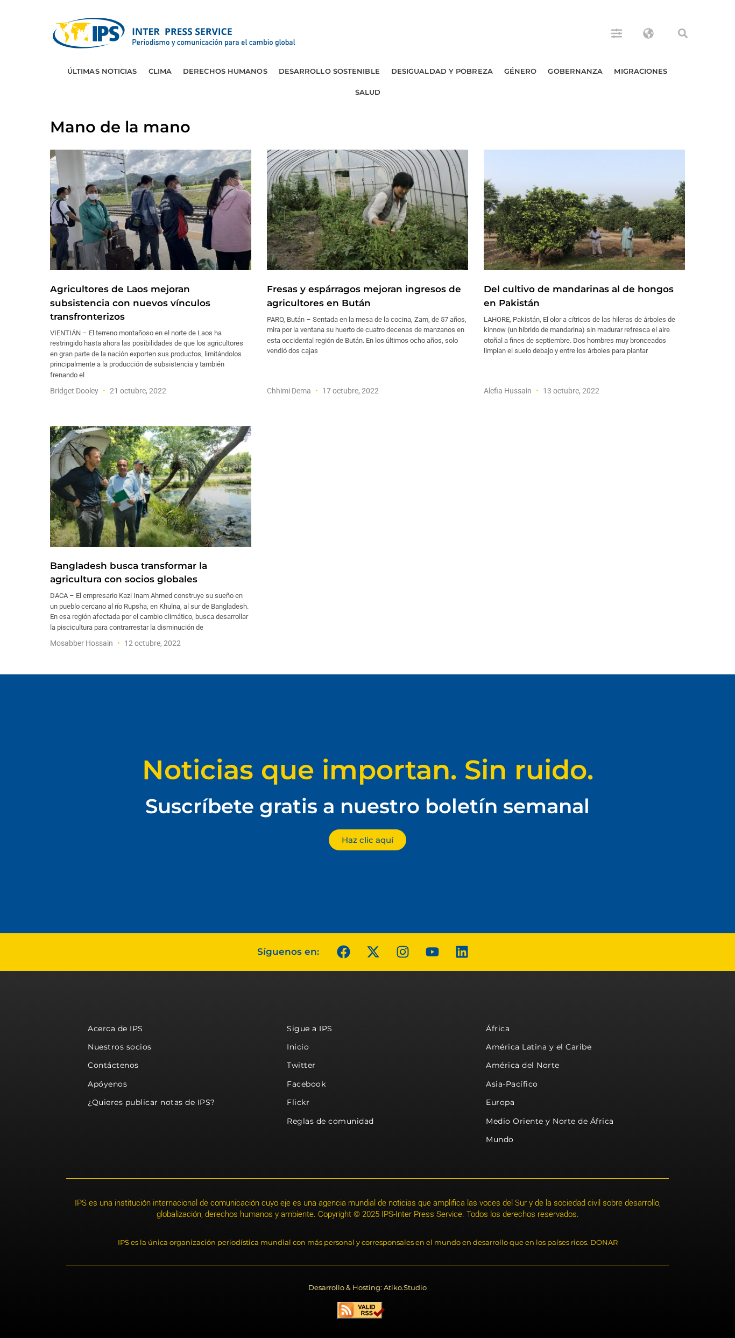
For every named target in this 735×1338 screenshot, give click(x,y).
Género (520, 71)
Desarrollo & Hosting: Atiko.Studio (367, 1287)
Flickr (298, 1102)
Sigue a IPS (310, 1028)
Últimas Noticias (102, 71)
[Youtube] (432, 952)
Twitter (301, 1065)
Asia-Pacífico (512, 1084)
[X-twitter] (372, 952)
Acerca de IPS (115, 1028)
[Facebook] (343, 952)
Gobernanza (575, 71)
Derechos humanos (225, 71)
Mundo (500, 1139)
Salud (368, 92)
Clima (160, 71)
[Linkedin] (461, 952)
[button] (683, 33)
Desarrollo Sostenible (329, 71)
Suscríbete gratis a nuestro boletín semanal (367, 806)
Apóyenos (107, 1084)
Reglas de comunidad (330, 1121)
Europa (500, 1102)
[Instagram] (402, 952)
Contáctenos (113, 1065)
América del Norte (523, 1065)
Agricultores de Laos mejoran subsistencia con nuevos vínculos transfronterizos (130, 302)
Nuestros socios (120, 1047)
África (498, 1028)
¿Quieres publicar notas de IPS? (151, 1102)
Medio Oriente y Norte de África (550, 1121)
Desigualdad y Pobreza (442, 71)
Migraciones (640, 71)
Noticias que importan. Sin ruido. (367, 769)
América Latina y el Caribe (538, 1047)
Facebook (306, 1084)
